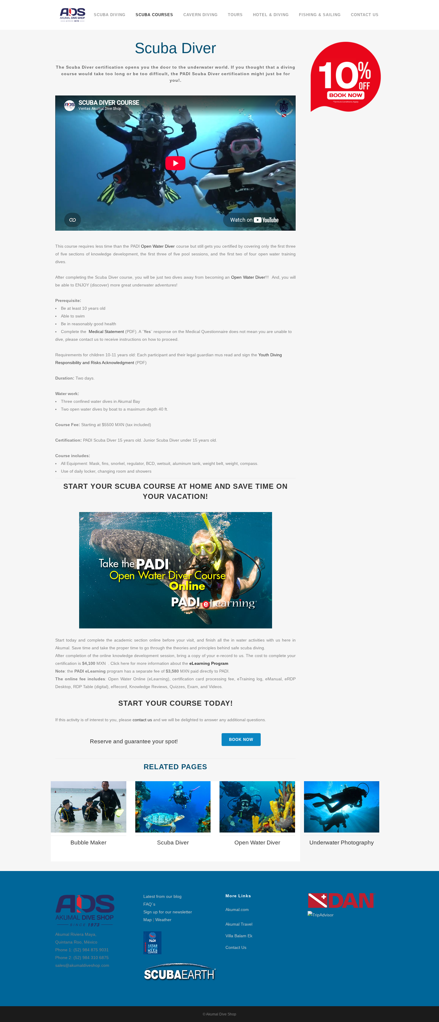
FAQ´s (149, 904)
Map (147, 919)
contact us (142, 719)
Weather (163, 919)
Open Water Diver (158, 246)
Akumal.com (237, 909)
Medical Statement (106, 331)
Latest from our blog (162, 896)
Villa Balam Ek (238, 935)
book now (241, 739)
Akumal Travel (238, 924)
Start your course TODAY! (175, 703)
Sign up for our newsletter (167, 912)
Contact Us (235, 947)
